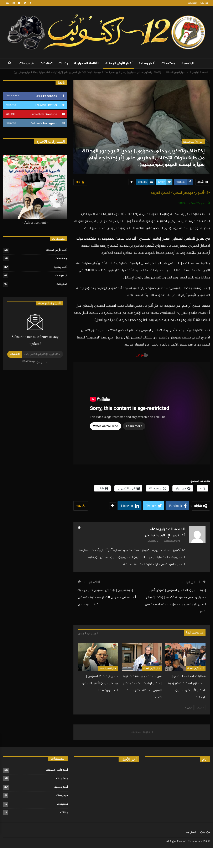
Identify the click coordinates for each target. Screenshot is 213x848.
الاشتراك (15, 354)
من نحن (204, 3)
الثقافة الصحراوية (86, 63)
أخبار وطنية (147, 63)
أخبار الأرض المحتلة (119, 63)
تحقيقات (46, 63)
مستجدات (168, 63)
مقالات (63, 63)
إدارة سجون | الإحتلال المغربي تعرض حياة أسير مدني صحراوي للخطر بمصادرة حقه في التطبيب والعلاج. (107, 597)
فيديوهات (26, 63)
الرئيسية (187, 63)
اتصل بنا (192, 3)
